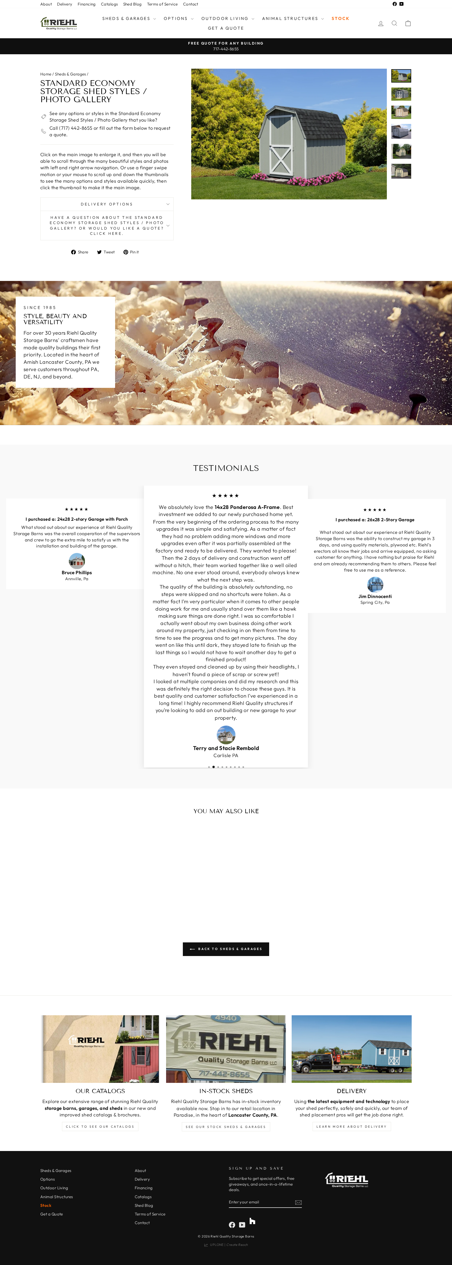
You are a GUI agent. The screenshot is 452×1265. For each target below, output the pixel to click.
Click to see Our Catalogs (100, 1126)
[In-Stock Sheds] (226, 1049)
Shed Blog (132, 4)
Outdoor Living (225, 18)
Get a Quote (226, 28)
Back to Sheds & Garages (229, 949)
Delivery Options (107, 204)
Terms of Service (162, 4)
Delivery (64, 4)
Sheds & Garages (127, 18)
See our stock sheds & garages (226, 1127)
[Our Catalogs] (100, 1049)
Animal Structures (291, 18)
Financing (87, 4)
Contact (190, 4)
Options (177, 18)
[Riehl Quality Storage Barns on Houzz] (252, 1219)
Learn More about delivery (352, 1126)
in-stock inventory (261, 1101)
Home (46, 74)
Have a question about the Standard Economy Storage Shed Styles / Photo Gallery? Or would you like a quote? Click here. (107, 225)
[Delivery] (352, 1049)
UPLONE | (228, 1244)
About (46, 4)
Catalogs (109, 4)
